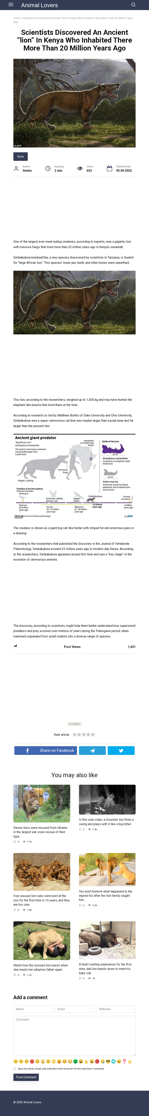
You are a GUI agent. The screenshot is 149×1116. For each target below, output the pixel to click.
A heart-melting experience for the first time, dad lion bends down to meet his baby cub (105, 969)
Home (16, 18)
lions (20, 156)
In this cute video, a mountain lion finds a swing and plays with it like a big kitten (106, 822)
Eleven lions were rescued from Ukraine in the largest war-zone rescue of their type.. (40, 832)
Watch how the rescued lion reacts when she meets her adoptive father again (40, 967)
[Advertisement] (74, 210)
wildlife (75, 724)
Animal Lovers (39, 5)
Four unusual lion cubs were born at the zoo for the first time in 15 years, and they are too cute (41, 900)
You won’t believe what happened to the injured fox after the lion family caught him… (105, 895)
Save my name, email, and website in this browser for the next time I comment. (61, 1068)
